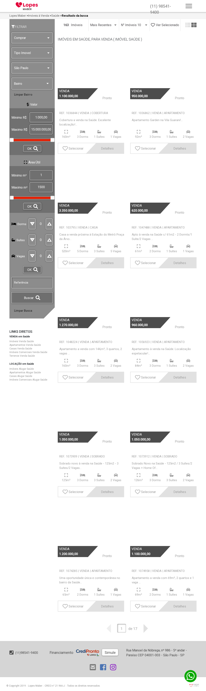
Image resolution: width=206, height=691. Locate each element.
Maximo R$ (19, 130)
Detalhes (107, 148)
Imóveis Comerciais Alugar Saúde (28, 379)
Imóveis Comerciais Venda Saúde (28, 352)
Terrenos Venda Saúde (22, 355)
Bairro (18, 84)
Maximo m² (19, 187)
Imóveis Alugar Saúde (21, 368)
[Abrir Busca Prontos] (188, 6)
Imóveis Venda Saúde (21, 341)
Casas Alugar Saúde (20, 376)
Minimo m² (19, 175)
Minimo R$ (19, 117)
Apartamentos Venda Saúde (25, 345)
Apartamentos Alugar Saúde (25, 372)
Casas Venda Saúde (20, 348)
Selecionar (76, 148)
